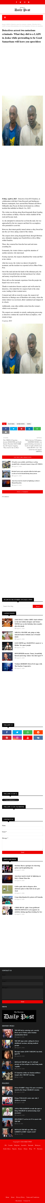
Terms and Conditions (32, 1197)
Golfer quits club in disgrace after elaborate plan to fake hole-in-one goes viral (27, 888)
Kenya (20, 1149)
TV (34, 1149)
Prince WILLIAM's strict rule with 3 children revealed (27, 1099)
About (13, 1197)
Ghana (25, 1149)
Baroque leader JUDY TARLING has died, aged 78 (28, 1052)
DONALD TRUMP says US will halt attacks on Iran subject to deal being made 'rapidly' (28, 1064)
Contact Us (27, 1201)
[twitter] (20, 2)
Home (3, 24)
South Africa (7, 1149)
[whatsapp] (27, 732)
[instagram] (24, 2)
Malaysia (37, 1145)
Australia (23, 1145)
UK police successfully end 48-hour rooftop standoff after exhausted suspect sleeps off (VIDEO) (27, 463)
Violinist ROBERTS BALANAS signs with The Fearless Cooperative (28, 665)
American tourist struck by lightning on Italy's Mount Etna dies (26, 482)
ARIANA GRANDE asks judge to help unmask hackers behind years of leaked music (27, 634)
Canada (10, 1145)
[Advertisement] (22, 71)
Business (39, 1149)
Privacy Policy (20, 1197)
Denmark (30, 1145)
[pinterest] (29, 2)
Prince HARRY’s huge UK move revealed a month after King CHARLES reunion (29, 1089)
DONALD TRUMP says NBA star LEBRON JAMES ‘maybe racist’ (25, 1130)
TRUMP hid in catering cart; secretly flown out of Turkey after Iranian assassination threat (27, 1032)
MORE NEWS (20, 424)
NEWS (8, 24)
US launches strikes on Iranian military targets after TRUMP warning (27, 1074)
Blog (30, 1149)
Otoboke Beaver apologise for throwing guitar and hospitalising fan (27, 866)
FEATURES (11, 424)
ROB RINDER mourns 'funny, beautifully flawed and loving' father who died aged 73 (29, 654)
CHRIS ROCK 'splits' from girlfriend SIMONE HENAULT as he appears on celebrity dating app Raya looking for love (28, 909)
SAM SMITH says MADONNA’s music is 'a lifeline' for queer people (29, 644)
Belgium (16, 1145)
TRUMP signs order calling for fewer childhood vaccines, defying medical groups (27, 1043)
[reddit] (38, 732)
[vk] (38, 738)
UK (5, 1145)
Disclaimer (19, 1201)
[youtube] (27, 738)
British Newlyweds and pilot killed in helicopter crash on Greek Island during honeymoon (26, 472)
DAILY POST (28, 1142)
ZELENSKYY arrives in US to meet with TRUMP (28, 1120)
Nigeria (14, 1149)
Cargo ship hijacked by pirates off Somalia (29, 897)
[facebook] (16, 2)
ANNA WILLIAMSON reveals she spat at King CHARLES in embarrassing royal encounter (28, 1110)
